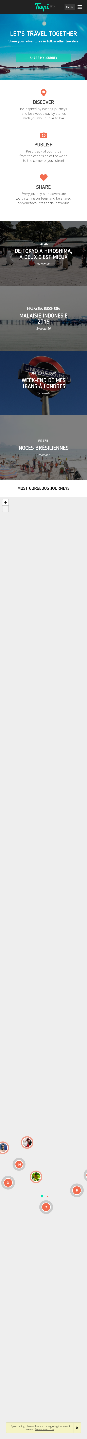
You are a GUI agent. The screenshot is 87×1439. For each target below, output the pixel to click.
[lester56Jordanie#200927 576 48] (36, 1177)
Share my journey (43, 58)
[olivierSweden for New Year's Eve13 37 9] (27, 1142)
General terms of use (44, 1429)
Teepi (43, 7)
